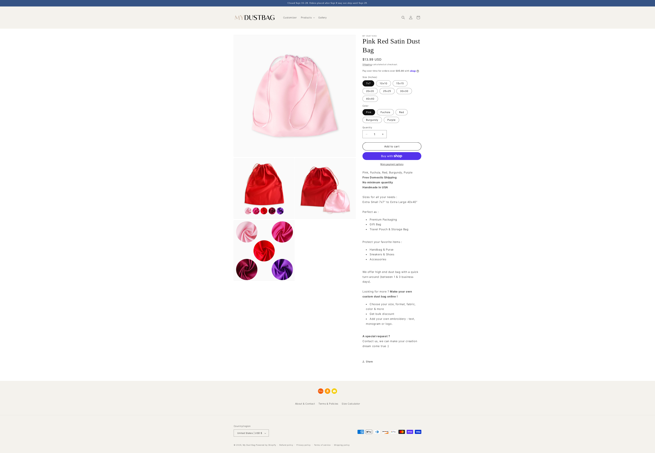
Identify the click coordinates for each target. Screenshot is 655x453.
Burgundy (372, 119)
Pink (369, 112)
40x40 (370, 98)
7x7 (368, 83)
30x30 (404, 91)
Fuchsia (385, 112)
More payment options (391, 164)
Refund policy (286, 445)
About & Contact (305, 403)
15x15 (400, 83)
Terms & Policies (328, 403)
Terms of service (322, 445)
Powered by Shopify (266, 445)
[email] (334, 391)
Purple (391, 119)
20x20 (370, 91)
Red (401, 112)
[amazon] (327, 391)
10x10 (383, 83)
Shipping (367, 64)
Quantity (367, 127)
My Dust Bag (249, 445)
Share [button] (369, 361)
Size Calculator (351, 403)
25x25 (387, 91)
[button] (307, 17)
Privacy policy (303, 445)
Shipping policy (342, 445)
